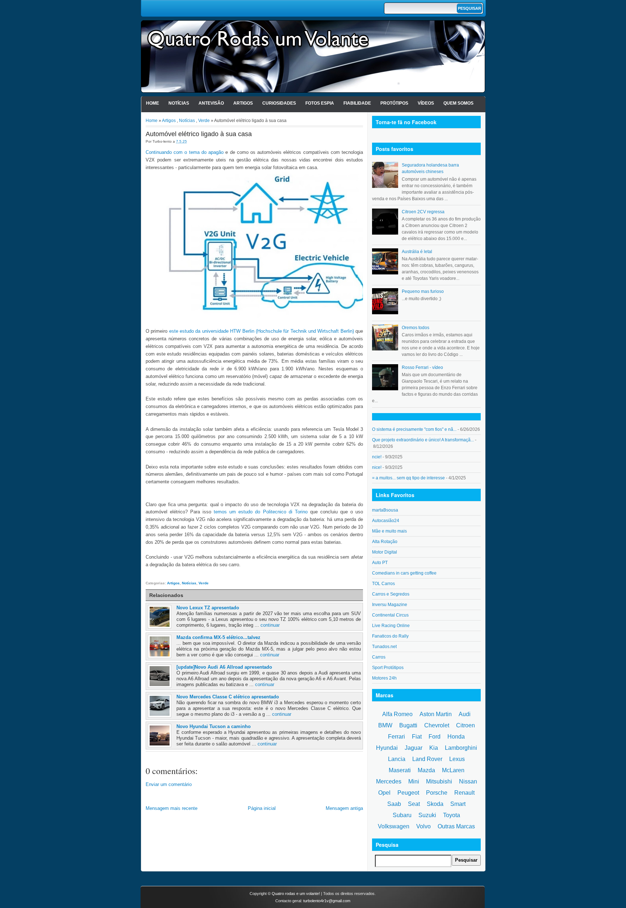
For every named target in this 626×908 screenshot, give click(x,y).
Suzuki (427, 815)
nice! (376, 467)
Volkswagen (393, 826)
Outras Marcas (456, 826)
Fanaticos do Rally (390, 636)
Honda (456, 736)
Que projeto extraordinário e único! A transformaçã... (423, 439)
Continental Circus (390, 615)
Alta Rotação (384, 541)
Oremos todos (415, 327)
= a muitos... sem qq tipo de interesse (408, 477)
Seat (414, 804)
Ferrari (396, 736)
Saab (394, 804)
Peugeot (408, 793)
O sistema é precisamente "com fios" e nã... (414, 429)
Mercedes (388, 781)
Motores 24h (384, 678)
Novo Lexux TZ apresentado (207, 607)
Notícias (178, 103)
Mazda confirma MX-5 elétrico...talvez (218, 637)
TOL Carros (383, 583)
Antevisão (211, 103)
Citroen (465, 725)
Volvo (423, 826)
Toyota (451, 815)
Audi (464, 714)
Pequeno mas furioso (423, 291)
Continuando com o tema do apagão (185, 152)
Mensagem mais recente (171, 808)
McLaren (453, 770)
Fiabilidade (357, 103)
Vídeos (426, 103)
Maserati (400, 770)
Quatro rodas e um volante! (296, 893)
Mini (413, 781)
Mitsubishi (439, 781)
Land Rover (427, 759)
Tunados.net (384, 646)
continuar (270, 625)
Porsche (436, 793)
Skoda (435, 804)
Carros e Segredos (390, 594)
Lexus (457, 759)
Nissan (468, 781)
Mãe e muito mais (389, 531)
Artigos (243, 103)
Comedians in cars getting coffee (404, 573)
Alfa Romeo (397, 714)
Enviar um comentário (169, 784)
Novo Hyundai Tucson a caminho (213, 726)
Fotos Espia (319, 103)
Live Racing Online (391, 625)
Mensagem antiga (344, 808)
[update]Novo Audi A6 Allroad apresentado (224, 667)
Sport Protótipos (388, 667)
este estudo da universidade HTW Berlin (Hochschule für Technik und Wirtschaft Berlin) (261, 331)
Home (152, 103)
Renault (464, 793)
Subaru (402, 815)
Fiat (417, 736)
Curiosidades (279, 103)
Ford (434, 736)
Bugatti (408, 725)
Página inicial (262, 808)
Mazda (426, 770)
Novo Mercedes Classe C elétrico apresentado (227, 696)
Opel (384, 793)
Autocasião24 (385, 520)
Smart (457, 804)
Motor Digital (384, 552)
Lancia (396, 759)
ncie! (376, 456)
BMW (385, 725)
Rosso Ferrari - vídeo (422, 367)
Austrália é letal (417, 251)
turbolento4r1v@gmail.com (326, 901)
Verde (204, 120)
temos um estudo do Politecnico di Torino (260, 511)
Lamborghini (461, 748)
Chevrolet (436, 725)
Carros (378, 657)
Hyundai (387, 748)
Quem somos (458, 103)
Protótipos (394, 103)
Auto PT (380, 562)
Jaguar (413, 748)
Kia (433, 748)
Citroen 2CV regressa (423, 211)
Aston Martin (436, 714)
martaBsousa (385, 510)
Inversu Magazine (389, 604)
